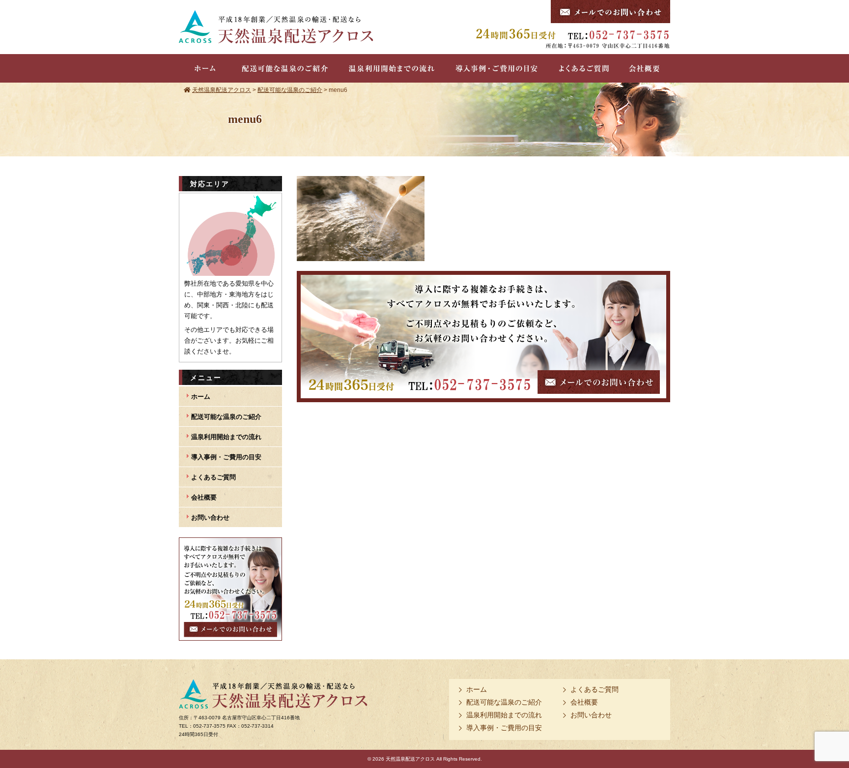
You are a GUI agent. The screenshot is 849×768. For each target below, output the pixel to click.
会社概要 (204, 497)
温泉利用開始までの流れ (226, 437)
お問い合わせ (210, 517)
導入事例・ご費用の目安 (226, 457)
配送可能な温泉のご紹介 (226, 416)
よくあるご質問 (213, 477)
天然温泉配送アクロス (410, 759)
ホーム (200, 396)
